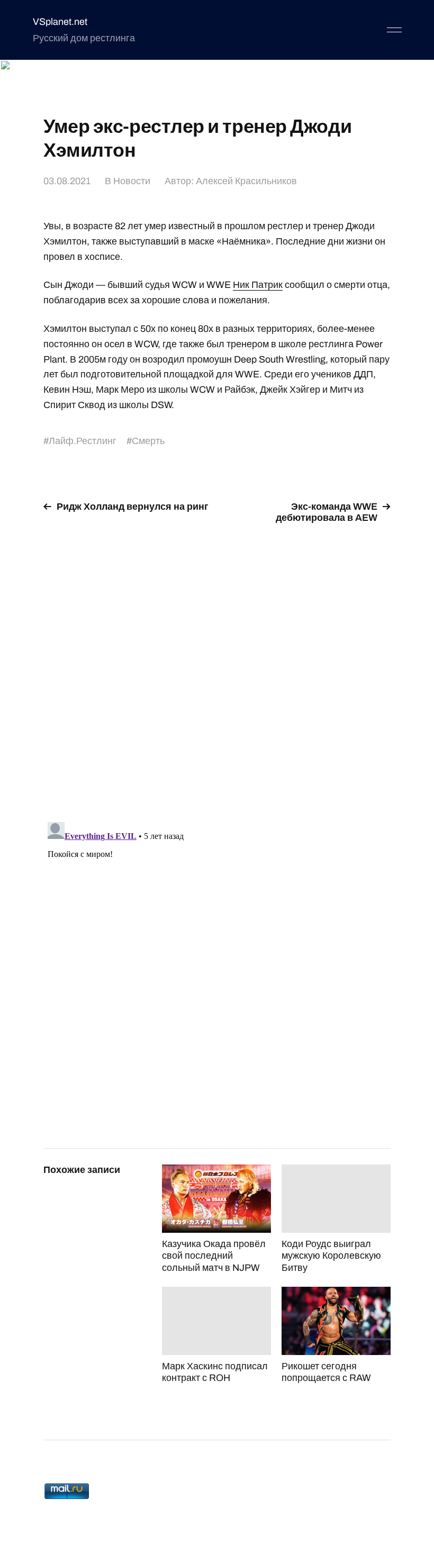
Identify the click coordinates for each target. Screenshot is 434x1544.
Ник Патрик (258, 284)
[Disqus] (217, 666)
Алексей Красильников (246, 181)
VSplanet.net (60, 21)
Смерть (148, 441)
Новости (131, 181)
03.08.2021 (67, 181)
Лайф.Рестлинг (82, 441)
